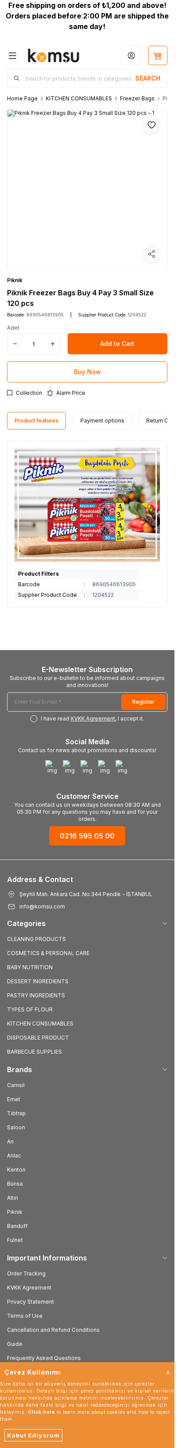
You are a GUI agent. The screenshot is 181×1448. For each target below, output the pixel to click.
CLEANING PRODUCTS (36, 939)
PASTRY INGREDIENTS (36, 995)
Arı (10, 1141)
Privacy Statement (30, 1301)
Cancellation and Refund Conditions (53, 1330)
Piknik (14, 280)
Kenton (16, 1169)
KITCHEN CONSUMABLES (79, 98)
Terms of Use (25, 1315)
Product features (36, 420)
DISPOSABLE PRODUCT (38, 1037)
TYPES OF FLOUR (30, 1009)
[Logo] (53, 55)
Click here (41, 1412)
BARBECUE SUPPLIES (34, 1051)
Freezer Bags (137, 98)
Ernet (13, 1099)
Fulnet (15, 1240)
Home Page (22, 98)
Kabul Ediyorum (33, 1435)
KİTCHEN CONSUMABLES (40, 1023)
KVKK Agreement (29, 1287)
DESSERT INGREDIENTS (38, 981)
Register (143, 701)
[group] (87, 189)
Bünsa (15, 1183)
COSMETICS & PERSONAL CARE (48, 953)
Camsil (16, 1085)
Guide (14, 1344)
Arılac (14, 1155)
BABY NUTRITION (30, 967)
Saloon (16, 1127)
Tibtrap (16, 1113)
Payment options (102, 420)
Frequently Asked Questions (44, 1358)
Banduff (17, 1226)
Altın (12, 1197)
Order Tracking (26, 1273)
